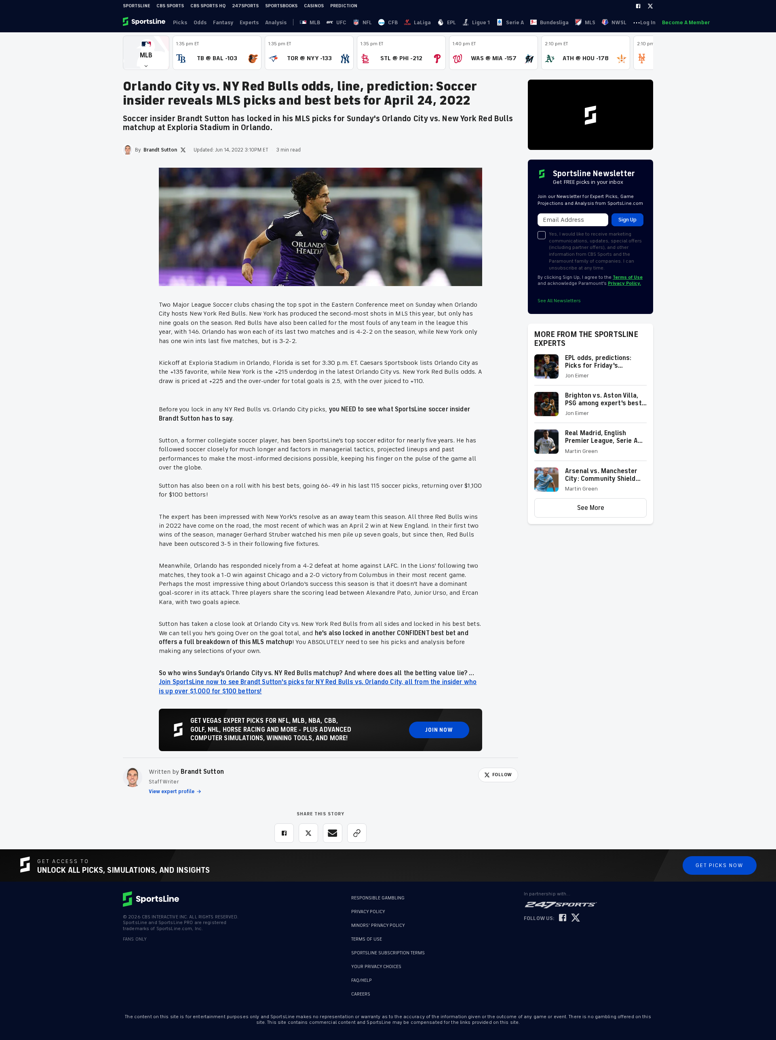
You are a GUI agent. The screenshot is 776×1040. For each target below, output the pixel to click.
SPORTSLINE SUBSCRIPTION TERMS (388, 953)
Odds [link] (200, 22)
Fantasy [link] (223, 22)
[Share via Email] (332, 833)
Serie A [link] (515, 22)
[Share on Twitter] (308, 833)
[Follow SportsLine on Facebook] (562, 918)
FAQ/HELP (361, 980)
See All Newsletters (559, 301)
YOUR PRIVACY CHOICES (376, 967)
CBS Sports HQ (208, 6)
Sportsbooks (281, 6)
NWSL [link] (619, 22)
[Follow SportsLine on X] (575, 918)
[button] (146, 53)
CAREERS (360, 994)
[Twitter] (650, 6)
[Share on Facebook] (284, 833)
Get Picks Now (720, 865)
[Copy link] (357, 833)
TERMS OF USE (366, 939)
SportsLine (136, 6)
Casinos (314, 6)
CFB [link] (393, 22)
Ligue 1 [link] (481, 22)
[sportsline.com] (145, 22)
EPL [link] (451, 22)
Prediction (343, 6)
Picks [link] (180, 22)
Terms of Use (628, 277)
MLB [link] (315, 22)
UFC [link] (341, 22)
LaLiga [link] (422, 22)
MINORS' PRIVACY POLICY (378, 925)
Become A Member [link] (686, 22)
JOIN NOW (439, 729)
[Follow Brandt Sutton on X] (183, 150)
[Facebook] (638, 6)
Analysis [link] (276, 22)
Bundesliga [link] (554, 22)
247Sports (245, 6)
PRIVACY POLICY (368, 912)
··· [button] (636, 22)
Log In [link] (648, 22)
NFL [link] (367, 22)
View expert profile (171, 791)
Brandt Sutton (202, 772)
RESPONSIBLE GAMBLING (378, 898)
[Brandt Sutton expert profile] (132, 777)
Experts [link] (249, 22)
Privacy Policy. (624, 283)
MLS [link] (590, 22)
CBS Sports (170, 6)
